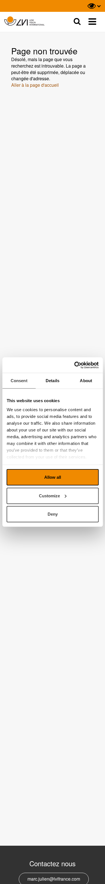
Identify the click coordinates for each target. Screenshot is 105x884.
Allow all (52, 477)
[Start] (24, 21)
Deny (53, 514)
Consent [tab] (19, 380)
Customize (49, 495)
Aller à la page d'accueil (35, 85)
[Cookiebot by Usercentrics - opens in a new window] (75, 365)
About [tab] (86, 380)
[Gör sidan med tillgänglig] (94, 5)
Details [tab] (52, 380)
